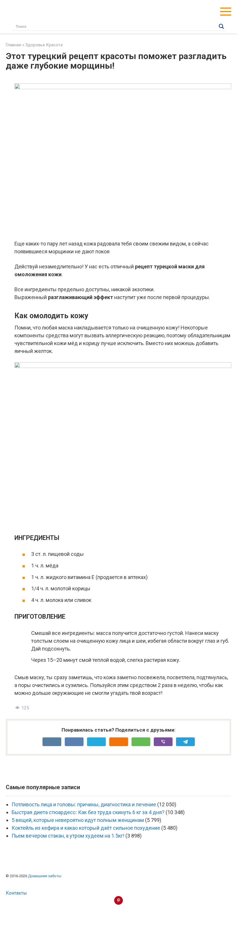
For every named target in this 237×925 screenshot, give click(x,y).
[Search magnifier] (221, 26)
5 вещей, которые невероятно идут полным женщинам (78, 820)
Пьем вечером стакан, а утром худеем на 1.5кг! (68, 836)
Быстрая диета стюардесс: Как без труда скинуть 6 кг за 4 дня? (88, 812)
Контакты (16, 893)
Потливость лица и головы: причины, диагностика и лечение (84, 804)
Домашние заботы (44, 876)
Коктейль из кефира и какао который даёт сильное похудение (86, 828)
